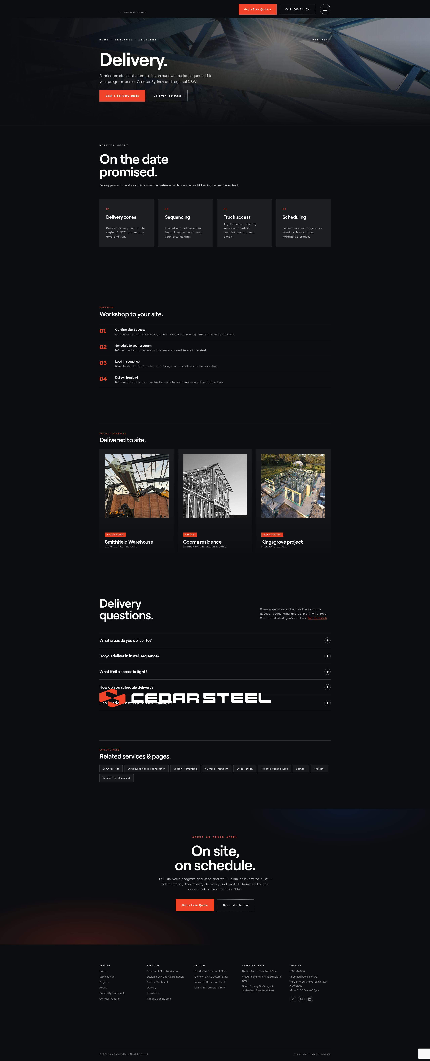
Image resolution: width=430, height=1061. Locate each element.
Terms (305, 1054)
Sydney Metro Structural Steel (259, 971)
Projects (319, 768)
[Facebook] (301, 999)
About (103, 987)
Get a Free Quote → (257, 9)
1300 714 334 (297, 971)
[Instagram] (293, 999)
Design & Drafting (185, 768)
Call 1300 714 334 (297, 9)
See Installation (235, 905)
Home (104, 39)
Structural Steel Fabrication (146, 768)
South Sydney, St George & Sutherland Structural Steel (258, 988)
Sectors (301, 768)
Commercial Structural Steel (211, 976)
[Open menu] (325, 9)
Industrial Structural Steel (210, 982)
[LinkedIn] (310, 999)
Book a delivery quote (122, 95)
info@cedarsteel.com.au (303, 976)
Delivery (151, 987)
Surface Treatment (217, 768)
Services (124, 39)
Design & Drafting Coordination (165, 976)
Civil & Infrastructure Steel (210, 987)
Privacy (297, 1054)
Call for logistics (168, 95)
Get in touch (317, 618)
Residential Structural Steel (210, 971)
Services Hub (111, 768)
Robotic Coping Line (274, 768)
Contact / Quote (109, 998)
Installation (245, 768)
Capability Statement (116, 777)
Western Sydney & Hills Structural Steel (262, 978)
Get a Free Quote (195, 905)
